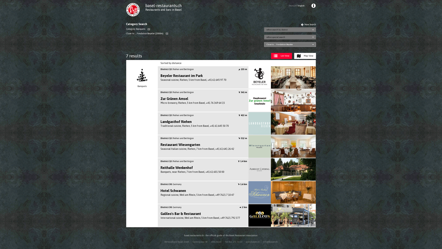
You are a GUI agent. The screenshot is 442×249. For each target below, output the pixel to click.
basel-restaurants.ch (163, 5)
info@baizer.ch (270, 242)
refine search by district (277, 30)
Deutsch (292, 5)
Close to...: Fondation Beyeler (279, 44)
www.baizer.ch (253, 242)
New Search (310, 24)
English (301, 5)
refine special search (275, 37)
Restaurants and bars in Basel (163, 9)
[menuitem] (313, 6)
